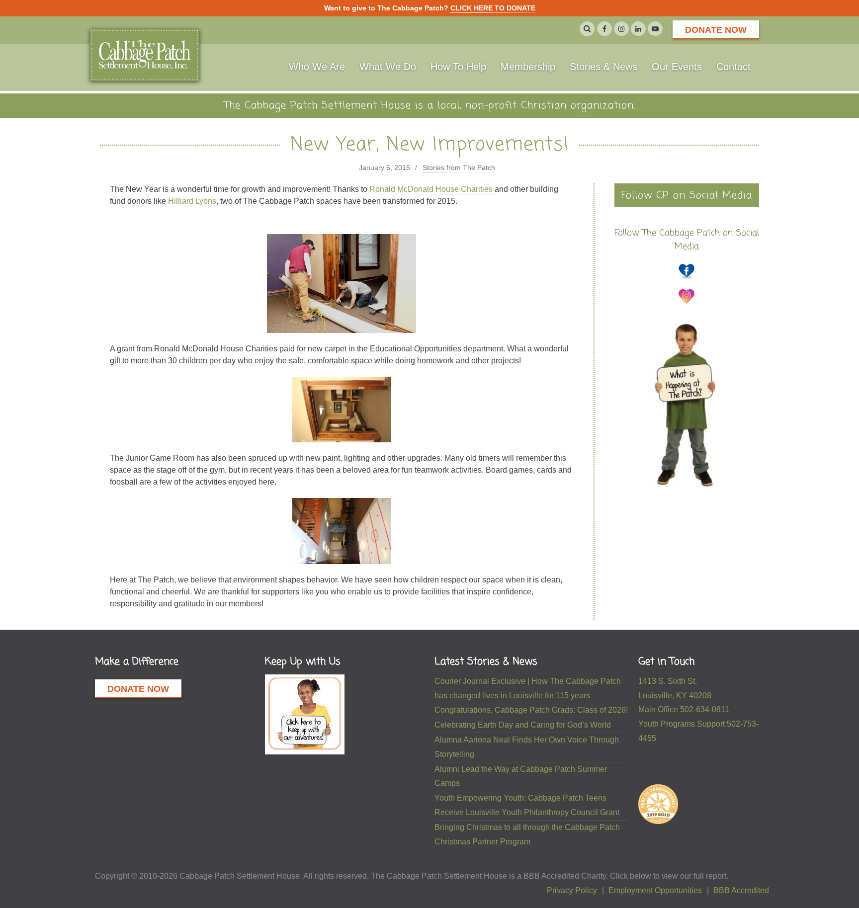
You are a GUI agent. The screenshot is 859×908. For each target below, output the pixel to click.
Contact (733, 66)
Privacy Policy (572, 890)
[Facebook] (604, 28)
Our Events (677, 66)
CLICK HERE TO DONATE (492, 8)
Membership (528, 66)
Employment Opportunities (655, 890)
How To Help (458, 66)
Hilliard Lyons (192, 201)
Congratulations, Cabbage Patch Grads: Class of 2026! (531, 710)
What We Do (387, 66)
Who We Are (317, 66)
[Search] (587, 28)
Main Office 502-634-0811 (683, 709)
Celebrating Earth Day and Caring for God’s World (522, 725)
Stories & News (603, 66)
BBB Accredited (741, 890)
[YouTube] (655, 28)
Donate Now (716, 30)
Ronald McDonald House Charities (432, 189)
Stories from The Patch (459, 167)
